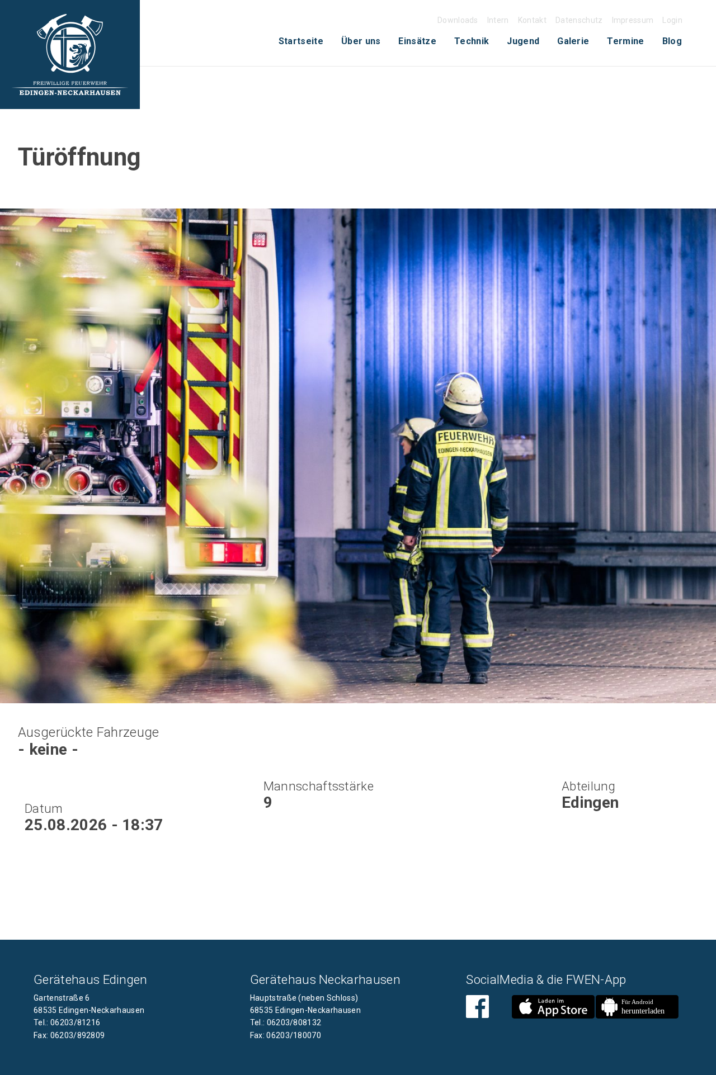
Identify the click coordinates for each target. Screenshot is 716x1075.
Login (672, 20)
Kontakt (532, 20)
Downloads (457, 20)
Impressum (633, 20)
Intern (498, 20)
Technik (471, 41)
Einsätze (417, 41)
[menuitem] (301, 41)
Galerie (573, 41)
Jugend (523, 41)
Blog (672, 41)
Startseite (301, 41)
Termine (625, 41)
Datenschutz (579, 20)
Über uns (361, 41)
